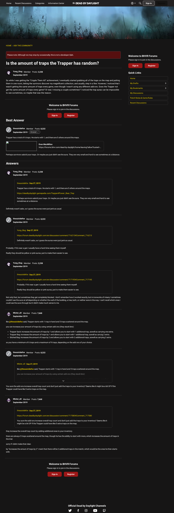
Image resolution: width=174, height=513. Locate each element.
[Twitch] (104, 511)
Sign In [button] (55, 115)
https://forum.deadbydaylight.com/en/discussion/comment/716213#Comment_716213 (54, 235)
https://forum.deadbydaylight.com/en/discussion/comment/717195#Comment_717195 (54, 280)
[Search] (140, 3)
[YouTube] (95, 511)
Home (132, 78)
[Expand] (63, 381)
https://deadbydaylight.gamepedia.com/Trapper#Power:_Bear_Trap (45, 193)
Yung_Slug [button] (17, 71)
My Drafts (148, 83)
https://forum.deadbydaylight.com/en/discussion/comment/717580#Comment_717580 (54, 416)
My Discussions (136, 93)
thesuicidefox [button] (19, 128)
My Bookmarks (148, 88)
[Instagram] (86, 511)
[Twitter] (70, 511)
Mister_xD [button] (17, 313)
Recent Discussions (138, 103)
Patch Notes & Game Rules (141, 98)
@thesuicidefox (16, 322)
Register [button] (71, 115)
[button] (8, 73)
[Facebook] (78, 511)
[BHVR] (86, 3)
